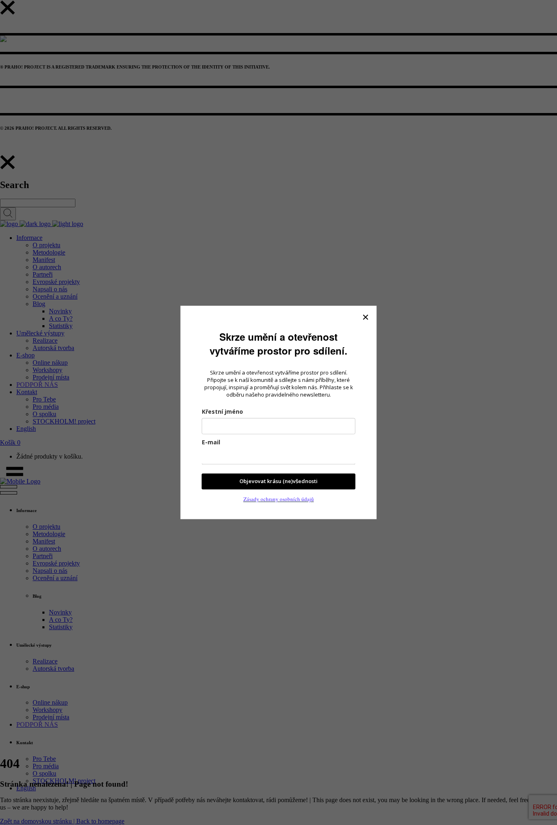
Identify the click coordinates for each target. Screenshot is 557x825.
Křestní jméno (222, 412)
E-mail (211, 442)
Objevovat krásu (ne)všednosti (278, 481)
